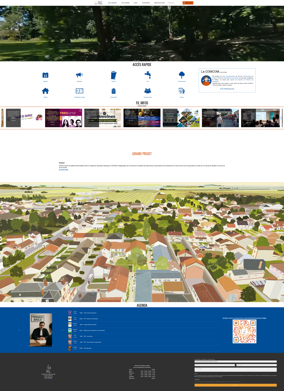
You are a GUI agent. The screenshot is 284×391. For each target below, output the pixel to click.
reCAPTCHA (197, 379)
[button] (112, 2)
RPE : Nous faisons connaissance (92, 342)
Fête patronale (87, 348)
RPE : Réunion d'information (91, 318)
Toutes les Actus (142, 105)
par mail (232, 89)
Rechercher (188, 3)
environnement (247, 76)
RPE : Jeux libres (88, 336)
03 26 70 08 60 (224, 89)
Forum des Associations (90, 313)
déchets (240, 76)
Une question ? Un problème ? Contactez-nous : (205, 359)
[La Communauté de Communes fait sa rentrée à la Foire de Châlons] (142, 118)
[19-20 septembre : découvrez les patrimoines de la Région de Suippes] (220, 118)
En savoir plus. (63, 169)
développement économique (231, 78)
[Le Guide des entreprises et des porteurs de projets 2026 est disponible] (259, 118)
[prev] (19, 330)
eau (224, 76)
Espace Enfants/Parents (90, 324)
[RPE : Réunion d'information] (102, 118)
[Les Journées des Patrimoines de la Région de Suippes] (22, 118)
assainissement (230, 76)
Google (222, 381)
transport (214, 78)
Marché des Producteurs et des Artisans (94, 330)
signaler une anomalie (236, 79)
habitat (220, 78)
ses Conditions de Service (230, 381)
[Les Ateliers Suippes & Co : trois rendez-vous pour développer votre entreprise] (62, 118)
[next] (62, 330)
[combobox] (175, 3)
